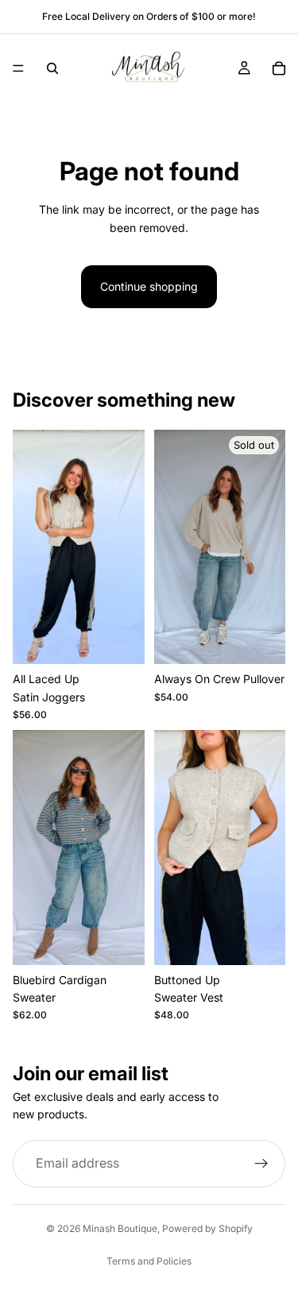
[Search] (52, 68)
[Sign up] (261, 1163)
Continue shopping (149, 286)
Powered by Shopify (207, 1228)
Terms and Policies (149, 1261)
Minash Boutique (120, 1228)
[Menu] (18, 68)
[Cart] (278, 68)
